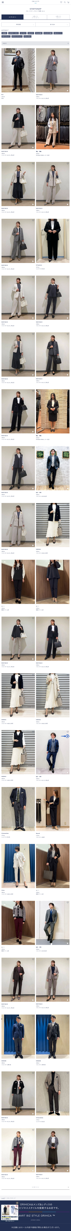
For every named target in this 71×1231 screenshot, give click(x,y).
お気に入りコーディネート (35, 17)
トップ (3, 1198)
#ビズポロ (23, 33)
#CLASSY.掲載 (48, 33)
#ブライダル (27, 36)
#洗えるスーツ (58, 33)
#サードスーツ (6, 36)
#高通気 (4, 33)
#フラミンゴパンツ (17, 36)
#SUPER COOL (13, 33)
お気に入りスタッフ (58, 17)
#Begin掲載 (39, 33)
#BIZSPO (30, 33)
